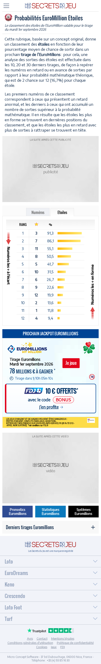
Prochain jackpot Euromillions (50, 333)
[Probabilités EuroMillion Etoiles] (50, 5)
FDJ (62, 647)
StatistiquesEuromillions (50, 512)
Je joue (71, 363)
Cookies (41, 647)
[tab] (6, 6)
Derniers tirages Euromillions (30, 527)
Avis (30, 638)
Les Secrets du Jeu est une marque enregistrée (50, 551)
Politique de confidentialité (75, 643)
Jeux (54, 647)
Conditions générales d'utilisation (30, 643)
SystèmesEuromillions (83, 512)
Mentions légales (62, 638)
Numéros (37, 212)
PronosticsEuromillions (17, 512)
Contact (42, 638)
